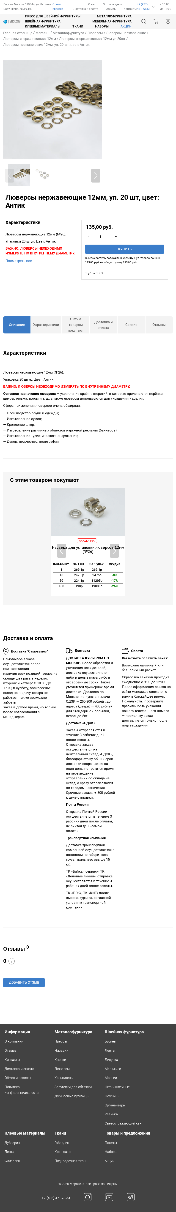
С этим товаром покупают (76, 325)
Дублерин (12, 1143)
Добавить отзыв (24, 982)
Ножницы (112, 1096)
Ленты (110, 1050)
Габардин (62, 1143)
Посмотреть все (19, 261)
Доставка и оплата (85, 9)
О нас (91, 4)
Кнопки (60, 1060)
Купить (125, 249)
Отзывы (111, 9)
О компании (14, 1041)
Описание (17, 325)
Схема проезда (57, 7)
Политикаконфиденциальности (21, 1090)
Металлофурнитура (114, 16)
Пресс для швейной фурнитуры (52, 16)
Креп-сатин (63, 1152)
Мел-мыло (113, 1069)
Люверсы (95, 33)
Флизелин (12, 1161)
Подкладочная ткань (71, 1161)
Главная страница (17, 33)
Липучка (111, 1060)
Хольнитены (64, 1078)
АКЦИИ (126, 26)
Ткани (77, 26)
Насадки (61, 1050)
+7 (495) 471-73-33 (56, 1198)
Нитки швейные (117, 1087)
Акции (109, 1161)
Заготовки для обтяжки (73, 1087)
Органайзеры (115, 1105)
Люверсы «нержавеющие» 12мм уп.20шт (92, 39)
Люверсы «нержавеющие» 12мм (29, 39)
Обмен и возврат (18, 1078)
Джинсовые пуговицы (72, 1096)
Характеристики (46, 325)
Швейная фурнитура (42, 21)
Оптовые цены (112, 4)
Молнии (111, 1078)
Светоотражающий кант (124, 1123)
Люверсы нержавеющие (126, 33)
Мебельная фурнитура (112, 21)
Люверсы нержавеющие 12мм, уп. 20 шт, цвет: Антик (46, 45)
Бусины (110, 1041)
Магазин (43, 33)
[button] (95, 176)
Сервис (131, 325)
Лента (9, 1152)
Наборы (102, 26)
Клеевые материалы (42, 26)
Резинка (111, 1114)
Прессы (61, 1041)
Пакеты (111, 1143)
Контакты (130, 9)
